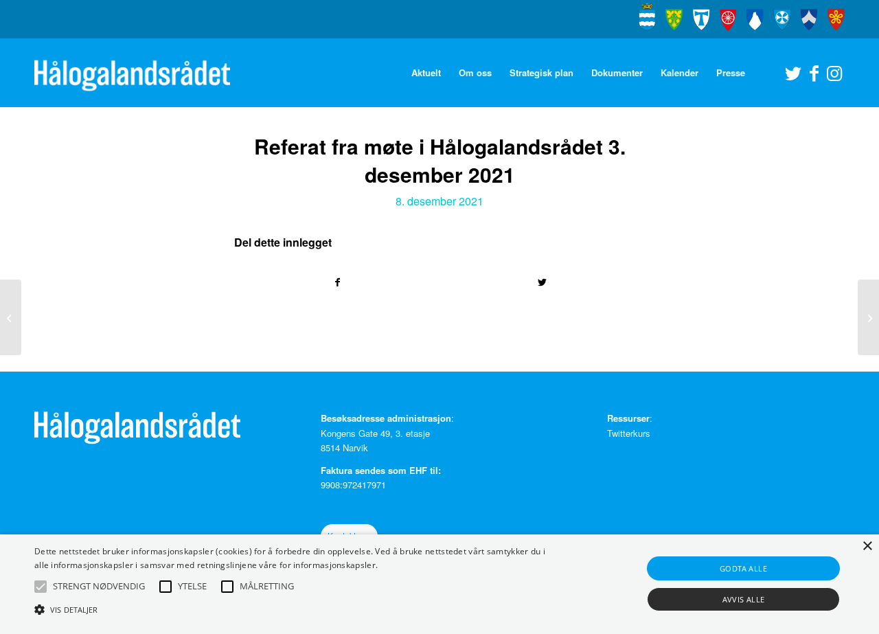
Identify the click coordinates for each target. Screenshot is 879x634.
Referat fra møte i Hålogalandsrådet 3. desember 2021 (440, 160)
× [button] (867, 546)
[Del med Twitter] (542, 282)
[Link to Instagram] (834, 72)
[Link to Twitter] (793, 72)
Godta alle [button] (743, 568)
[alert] (439, 584)
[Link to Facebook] (813, 72)
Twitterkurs (628, 433)
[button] (40, 586)
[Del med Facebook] (337, 282)
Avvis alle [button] (743, 599)
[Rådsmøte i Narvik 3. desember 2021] (10, 317)
